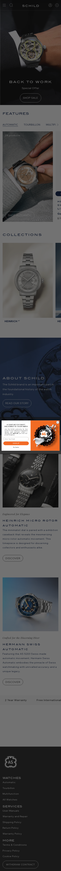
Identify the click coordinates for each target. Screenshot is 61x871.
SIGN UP (16, 443)
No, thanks (16, 447)
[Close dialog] (57, 422)
